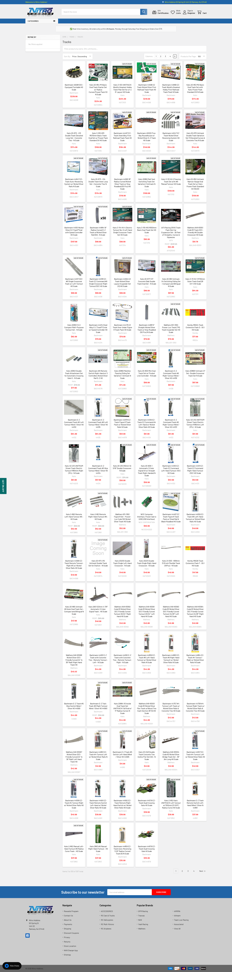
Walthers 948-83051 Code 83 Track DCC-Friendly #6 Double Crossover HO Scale (195, 231)
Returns (67, 941)
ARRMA (177, 911)
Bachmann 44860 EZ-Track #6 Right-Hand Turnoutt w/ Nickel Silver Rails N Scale (171, 658)
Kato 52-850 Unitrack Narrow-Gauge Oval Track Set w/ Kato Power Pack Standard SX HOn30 (195, 184)
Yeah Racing (143, 924)
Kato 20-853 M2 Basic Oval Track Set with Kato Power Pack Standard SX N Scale (195, 88)
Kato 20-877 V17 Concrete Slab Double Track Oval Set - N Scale (146, 281)
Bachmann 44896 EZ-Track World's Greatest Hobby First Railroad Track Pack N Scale (171, 88)
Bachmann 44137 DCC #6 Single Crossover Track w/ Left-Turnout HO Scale (74, 282)
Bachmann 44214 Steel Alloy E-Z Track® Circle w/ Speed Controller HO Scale (98, 328)
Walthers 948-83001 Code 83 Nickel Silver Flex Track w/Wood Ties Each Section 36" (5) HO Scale (146, 708)
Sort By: (67, 56)
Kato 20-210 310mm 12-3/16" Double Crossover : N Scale (122, 468)
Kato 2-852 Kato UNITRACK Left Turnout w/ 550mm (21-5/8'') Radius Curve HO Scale (171, 804)
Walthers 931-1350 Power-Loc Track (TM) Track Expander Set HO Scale (171, 328)
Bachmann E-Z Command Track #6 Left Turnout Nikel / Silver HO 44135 (98, 423)
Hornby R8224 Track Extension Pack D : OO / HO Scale (195, 327)
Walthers (141, 928)
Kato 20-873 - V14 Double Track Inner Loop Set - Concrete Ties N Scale (98, 182)
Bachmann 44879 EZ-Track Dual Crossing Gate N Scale (146, 848)
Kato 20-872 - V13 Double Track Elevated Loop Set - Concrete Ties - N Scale (74, 136)
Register (191, 13)
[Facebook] (27, 935)
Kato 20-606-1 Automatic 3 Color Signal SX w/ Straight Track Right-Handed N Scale (147, 471)
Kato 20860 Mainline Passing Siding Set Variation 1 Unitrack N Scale (122, 374)
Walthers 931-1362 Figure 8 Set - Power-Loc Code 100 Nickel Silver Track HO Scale (122, 518)
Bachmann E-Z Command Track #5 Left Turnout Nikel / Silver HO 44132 (74, 423)
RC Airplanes (106, 928)
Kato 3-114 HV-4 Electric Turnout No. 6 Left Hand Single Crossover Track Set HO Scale (122, 231)
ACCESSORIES (107, 911)
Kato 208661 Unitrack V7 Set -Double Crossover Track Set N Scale (195, 373)
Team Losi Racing (181, 920)
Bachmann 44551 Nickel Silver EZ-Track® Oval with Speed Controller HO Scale (73, 231)
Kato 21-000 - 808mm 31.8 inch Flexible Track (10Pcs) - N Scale (171, 563)
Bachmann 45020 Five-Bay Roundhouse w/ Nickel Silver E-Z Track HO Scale (146, 136)
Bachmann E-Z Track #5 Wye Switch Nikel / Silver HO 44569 (74, 705)
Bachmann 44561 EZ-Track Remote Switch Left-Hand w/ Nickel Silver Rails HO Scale (98, 804)
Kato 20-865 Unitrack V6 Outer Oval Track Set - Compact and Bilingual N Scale (74, 610)
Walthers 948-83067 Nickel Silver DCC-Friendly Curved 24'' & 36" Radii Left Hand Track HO (73, 757)
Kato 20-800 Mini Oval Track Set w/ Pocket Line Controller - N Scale (146, 373)
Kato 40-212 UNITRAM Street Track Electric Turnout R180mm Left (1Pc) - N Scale (195, 423)
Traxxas (141, 915)
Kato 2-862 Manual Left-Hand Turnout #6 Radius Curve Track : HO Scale (74, 848)
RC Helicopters (107, 920)
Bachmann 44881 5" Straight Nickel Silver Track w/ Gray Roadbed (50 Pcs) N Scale (147, 328)
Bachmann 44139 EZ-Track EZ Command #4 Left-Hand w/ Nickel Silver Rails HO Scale (146, 423)
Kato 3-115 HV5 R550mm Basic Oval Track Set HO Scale (146, 230)
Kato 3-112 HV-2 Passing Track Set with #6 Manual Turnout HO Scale (171, 181)
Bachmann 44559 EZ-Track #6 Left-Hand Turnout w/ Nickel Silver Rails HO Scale (195, 518)
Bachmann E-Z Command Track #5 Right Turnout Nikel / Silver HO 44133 (171, 423)
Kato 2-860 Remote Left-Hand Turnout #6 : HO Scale (74, 516)
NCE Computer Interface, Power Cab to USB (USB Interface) (146, 516)
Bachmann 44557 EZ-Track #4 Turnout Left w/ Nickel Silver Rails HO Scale (195, 755)
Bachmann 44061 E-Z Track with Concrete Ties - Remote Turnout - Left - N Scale (98, 658)
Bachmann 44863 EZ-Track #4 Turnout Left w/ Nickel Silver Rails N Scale (98, 755)
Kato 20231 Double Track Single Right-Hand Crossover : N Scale (146, 563)
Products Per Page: (188, 56)
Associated (178, 924)
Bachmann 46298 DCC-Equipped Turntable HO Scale (74, 87)
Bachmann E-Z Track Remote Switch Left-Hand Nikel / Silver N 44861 (195, 804)
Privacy (67, 937)
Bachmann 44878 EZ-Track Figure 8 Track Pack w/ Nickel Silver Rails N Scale (122, 423)
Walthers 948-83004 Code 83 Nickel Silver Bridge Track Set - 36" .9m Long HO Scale (170, 755)
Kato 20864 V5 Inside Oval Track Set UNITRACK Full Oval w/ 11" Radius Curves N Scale (122, 708)
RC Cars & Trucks (108, 915)
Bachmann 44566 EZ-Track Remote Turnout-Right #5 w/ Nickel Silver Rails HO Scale (74, 564)
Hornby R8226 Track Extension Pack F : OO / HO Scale (195, 563)
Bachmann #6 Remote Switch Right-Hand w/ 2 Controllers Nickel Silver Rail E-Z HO (98, 374)
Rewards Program (71, 911)
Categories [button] (33, 21)
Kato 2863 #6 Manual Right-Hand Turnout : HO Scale (98, 848)
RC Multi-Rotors (107, 924)
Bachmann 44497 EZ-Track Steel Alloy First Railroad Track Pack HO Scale (122, 136)
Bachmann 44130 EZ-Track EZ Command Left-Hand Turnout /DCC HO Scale (171, 469)
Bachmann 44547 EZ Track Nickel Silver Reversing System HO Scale (171, 136)
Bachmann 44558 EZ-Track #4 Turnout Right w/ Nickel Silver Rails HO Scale (74, 804)
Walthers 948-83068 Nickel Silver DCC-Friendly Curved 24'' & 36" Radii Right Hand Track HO (73, 660)
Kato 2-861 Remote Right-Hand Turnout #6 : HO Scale (98, 516)
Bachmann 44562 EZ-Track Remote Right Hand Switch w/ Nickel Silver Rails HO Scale (122, 804)
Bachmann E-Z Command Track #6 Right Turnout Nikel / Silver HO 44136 (171, 374)
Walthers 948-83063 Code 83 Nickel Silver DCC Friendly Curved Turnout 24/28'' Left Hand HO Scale (171, 611)
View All (177, 928)
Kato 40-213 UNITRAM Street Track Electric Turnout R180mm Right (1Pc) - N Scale (74, 469)
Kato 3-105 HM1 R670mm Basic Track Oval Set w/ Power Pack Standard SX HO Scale (98, 136)
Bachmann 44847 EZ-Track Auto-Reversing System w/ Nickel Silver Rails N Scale (73, 182)
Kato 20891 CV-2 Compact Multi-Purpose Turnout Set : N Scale (74, 327)
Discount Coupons (71, 933)
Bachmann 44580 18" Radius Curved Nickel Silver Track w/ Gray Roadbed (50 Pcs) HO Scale (122, 184)
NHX (140, 920)
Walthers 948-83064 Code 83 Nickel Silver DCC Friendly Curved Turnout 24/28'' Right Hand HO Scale (195, 611)
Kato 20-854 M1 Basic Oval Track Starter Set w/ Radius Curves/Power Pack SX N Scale (98, 90)
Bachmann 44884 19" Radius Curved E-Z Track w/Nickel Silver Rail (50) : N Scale (98, 231)
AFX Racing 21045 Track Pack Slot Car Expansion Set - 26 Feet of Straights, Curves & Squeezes (171, 232)
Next (201, 871)
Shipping (67, 928)
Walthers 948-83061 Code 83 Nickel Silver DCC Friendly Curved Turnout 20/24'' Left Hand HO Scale (146, 611)
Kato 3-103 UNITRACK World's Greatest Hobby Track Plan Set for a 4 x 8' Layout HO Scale (122, 88)
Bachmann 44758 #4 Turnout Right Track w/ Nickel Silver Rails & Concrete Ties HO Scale (195, 707)
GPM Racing (143, 911)
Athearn (177, 915)
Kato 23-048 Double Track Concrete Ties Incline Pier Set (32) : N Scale (147, 755)
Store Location (70, 946)
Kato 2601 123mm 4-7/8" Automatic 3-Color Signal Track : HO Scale (98, 609)
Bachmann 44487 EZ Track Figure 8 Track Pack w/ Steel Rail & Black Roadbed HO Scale (171, 518)
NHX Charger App (71, 950)
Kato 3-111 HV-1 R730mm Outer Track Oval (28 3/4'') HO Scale (195, 281)
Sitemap (67, 955)
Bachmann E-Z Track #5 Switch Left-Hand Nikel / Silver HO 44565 (122, 754)
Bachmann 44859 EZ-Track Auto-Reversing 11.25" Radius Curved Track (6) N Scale (122, 850)
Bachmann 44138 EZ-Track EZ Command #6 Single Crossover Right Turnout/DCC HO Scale (98, 282)
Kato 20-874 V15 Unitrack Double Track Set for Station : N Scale (98, 563)
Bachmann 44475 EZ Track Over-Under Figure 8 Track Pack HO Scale (122, 327)
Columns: (149, 56)
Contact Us (68, 915)
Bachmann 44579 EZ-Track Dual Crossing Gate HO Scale (146, 802)
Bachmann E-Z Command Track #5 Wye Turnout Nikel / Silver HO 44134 (98, 469)
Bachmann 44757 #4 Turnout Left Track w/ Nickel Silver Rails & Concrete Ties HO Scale (171, 707)
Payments (68, 924)
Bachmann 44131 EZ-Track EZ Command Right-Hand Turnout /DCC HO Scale (195, 469)
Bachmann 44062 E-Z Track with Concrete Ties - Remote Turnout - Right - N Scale (122, 658)
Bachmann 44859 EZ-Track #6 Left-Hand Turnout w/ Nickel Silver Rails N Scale (146, 658)
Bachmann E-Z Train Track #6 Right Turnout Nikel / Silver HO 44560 (98, 705)
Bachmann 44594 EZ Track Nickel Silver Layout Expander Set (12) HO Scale (122, 282)
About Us (67, 920)
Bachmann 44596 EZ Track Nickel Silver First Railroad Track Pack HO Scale (146, 88)
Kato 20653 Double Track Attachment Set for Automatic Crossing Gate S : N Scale (74, 374)
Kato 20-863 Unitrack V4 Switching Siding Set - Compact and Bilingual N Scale (171, 282)
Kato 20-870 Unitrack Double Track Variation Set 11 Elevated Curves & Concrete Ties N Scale (195, 136)
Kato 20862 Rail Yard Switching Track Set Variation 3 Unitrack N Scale (146, 182)
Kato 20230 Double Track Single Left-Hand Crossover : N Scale (122, 563)
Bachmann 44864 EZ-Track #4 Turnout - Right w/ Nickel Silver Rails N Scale (195, 658)
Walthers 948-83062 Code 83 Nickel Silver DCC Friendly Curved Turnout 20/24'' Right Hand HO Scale (122, 611)
